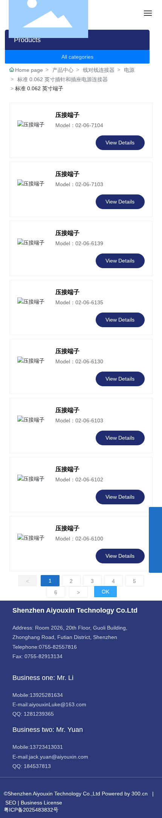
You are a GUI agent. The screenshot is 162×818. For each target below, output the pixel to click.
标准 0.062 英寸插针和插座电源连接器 (62, 79)
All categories (77, 57)
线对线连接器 (99, 70)
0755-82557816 (58, 647)
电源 (129, 70)
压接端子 (67, 115)
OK (105, 592)
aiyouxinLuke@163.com (57, 704)
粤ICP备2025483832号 (31, 810)
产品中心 (62, 70)
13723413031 (46, 747)
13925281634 (46, 695)
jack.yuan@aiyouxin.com (58, 757)
